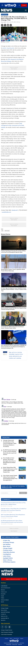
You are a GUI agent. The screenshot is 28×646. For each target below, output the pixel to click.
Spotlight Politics (8, 558)
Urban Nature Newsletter (6, 634)
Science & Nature (5, 600)
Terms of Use (14, 644)
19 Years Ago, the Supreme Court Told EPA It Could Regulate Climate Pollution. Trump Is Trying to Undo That (13, 289)
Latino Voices (7, 556)
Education (3, 594)
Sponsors (3, 620)
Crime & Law (4, 592)
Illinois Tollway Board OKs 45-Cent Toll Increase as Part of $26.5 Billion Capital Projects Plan (10, 470)
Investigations (7, 554)
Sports (2, 602)
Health (2, 596)
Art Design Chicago (8, 542)
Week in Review (7, 560)
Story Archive (4, 610)
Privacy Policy (8, 644)
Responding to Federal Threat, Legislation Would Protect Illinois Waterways (13, 270)
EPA (2, 230)
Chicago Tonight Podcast (6, 630)
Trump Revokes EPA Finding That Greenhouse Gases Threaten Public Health (12, 327)
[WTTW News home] (6, 10)
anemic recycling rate (8, 48)
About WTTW (16, 638)
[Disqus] (14, 379)
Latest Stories (4, 586)
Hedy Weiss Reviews (9, 552)
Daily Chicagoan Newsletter (7, 632)
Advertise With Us (5, 618)
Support (21, 638)
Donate (24, 5)
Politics (2, 598)
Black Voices (6, 546)
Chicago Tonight (7, 548)
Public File (20, 644)
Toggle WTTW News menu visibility (26, 10)
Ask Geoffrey (6, 544)
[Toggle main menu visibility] (2, 5)
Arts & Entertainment (5, 588)
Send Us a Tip (4, 616)
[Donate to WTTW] (14, 641)
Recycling (7, 230)
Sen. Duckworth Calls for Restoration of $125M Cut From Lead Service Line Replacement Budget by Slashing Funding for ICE (13, 346)
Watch (11, 638)
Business (4, 14)
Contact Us (3, 614)
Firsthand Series (7, 550)
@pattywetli (15, 210)
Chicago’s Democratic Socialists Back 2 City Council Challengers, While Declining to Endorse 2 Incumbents (9, 443)
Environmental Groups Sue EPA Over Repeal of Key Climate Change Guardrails (13, 308)
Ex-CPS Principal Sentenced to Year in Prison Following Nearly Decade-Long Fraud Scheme (10, 452)
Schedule (6, 638)
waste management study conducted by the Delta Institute (12, 125)
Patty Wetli (3, 22)
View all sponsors (14, 68)
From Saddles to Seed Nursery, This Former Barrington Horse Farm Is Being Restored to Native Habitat (9, 461)
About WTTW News (5, 612)
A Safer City (6, 540)
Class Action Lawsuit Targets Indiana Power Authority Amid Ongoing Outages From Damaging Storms (10, 478)
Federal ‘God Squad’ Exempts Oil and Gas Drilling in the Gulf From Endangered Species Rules (13, 251)
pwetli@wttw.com (6, 212)
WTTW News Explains (9, 562)
